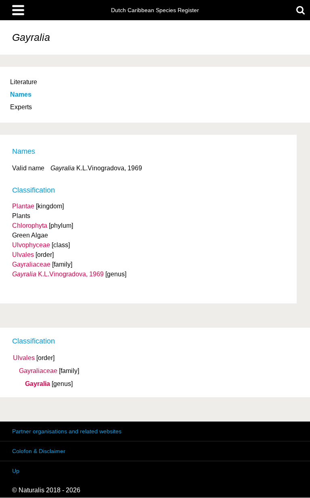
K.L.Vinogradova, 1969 (58, 274)
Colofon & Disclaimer (38, 451)
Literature (23, 81)
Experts (21, 107)
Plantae (23, 206)
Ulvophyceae (31, 245)
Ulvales (24, 358)
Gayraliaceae (38, 371)
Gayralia (37, 384)
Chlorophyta (29, 225)
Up (15, 471)
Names (20, 94)
